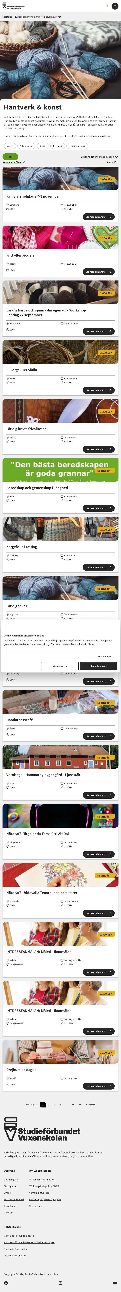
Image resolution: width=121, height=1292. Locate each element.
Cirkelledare (10, 1206)
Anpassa (58, 666)
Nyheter (8, 1212)
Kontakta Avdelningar (16, 1248)
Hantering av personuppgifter (45, 1199)
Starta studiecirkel (14, 1199)
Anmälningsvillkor (39, 1192)
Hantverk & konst (51, 16)
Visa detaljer (104, 656)
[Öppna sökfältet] (107, 6)
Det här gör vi (11, 1179)
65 (73, 1104)
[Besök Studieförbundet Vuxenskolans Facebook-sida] (6, 1284)
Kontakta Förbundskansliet (19, 1235)
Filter (10, 156)
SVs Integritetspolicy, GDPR (44, 1186)
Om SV (7, 1192)
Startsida (7, 16)
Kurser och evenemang (27, 16)
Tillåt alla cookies (98, 666)
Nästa (89, 1104)
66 (80, 1104)
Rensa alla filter (12, 162)
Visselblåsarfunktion (15, 1255)
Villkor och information (41, 1179)
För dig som (10, 1186)
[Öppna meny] (115, 6)
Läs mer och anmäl (96, 216)
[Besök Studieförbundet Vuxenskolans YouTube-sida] (115, 1284)
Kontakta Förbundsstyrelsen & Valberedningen (29, 1242)
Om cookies (35, 1206)
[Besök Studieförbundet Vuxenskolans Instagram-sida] (60, 1284)
